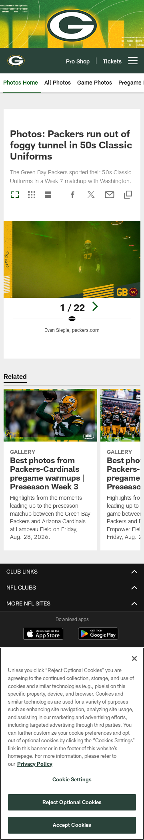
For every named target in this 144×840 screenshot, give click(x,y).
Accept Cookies (72, 825)
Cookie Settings (72, 779)
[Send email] (110, 198)
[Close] (134, 658)
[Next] (95, 306)
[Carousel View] (15, 195)
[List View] (48, 195)
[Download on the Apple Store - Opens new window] (43, 634)
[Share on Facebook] (73, 198)
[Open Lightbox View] (72, 282)
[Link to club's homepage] (16, 57)
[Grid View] (31, 195)
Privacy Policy (34, 764)
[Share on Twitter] (91, 198)
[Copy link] (128, 195)
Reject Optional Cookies (72, 802)
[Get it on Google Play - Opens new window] (98, 637)
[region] (72, 743)
